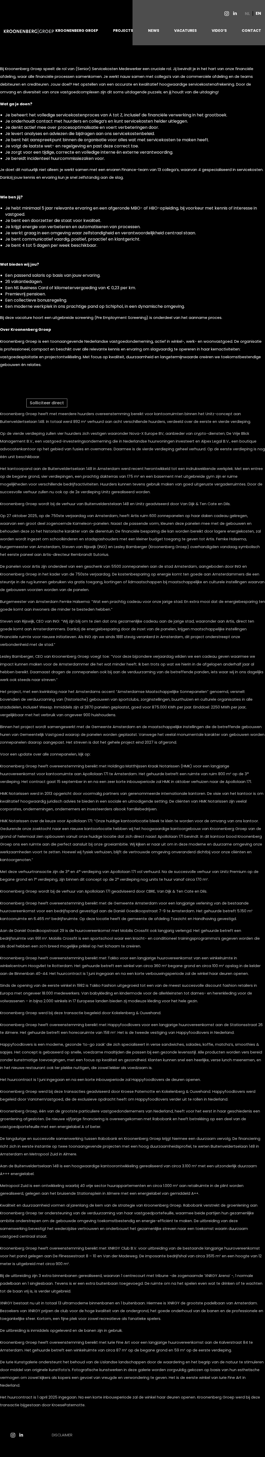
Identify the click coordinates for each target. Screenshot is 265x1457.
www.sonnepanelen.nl (112, 754)
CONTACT (251, 30)
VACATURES (185, 30)
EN (258, 13)
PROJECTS (123, 30)
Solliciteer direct (47, 403)
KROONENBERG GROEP (76, 30)
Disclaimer (62, 1435)
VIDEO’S (219, 30)
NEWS (153, 30)
